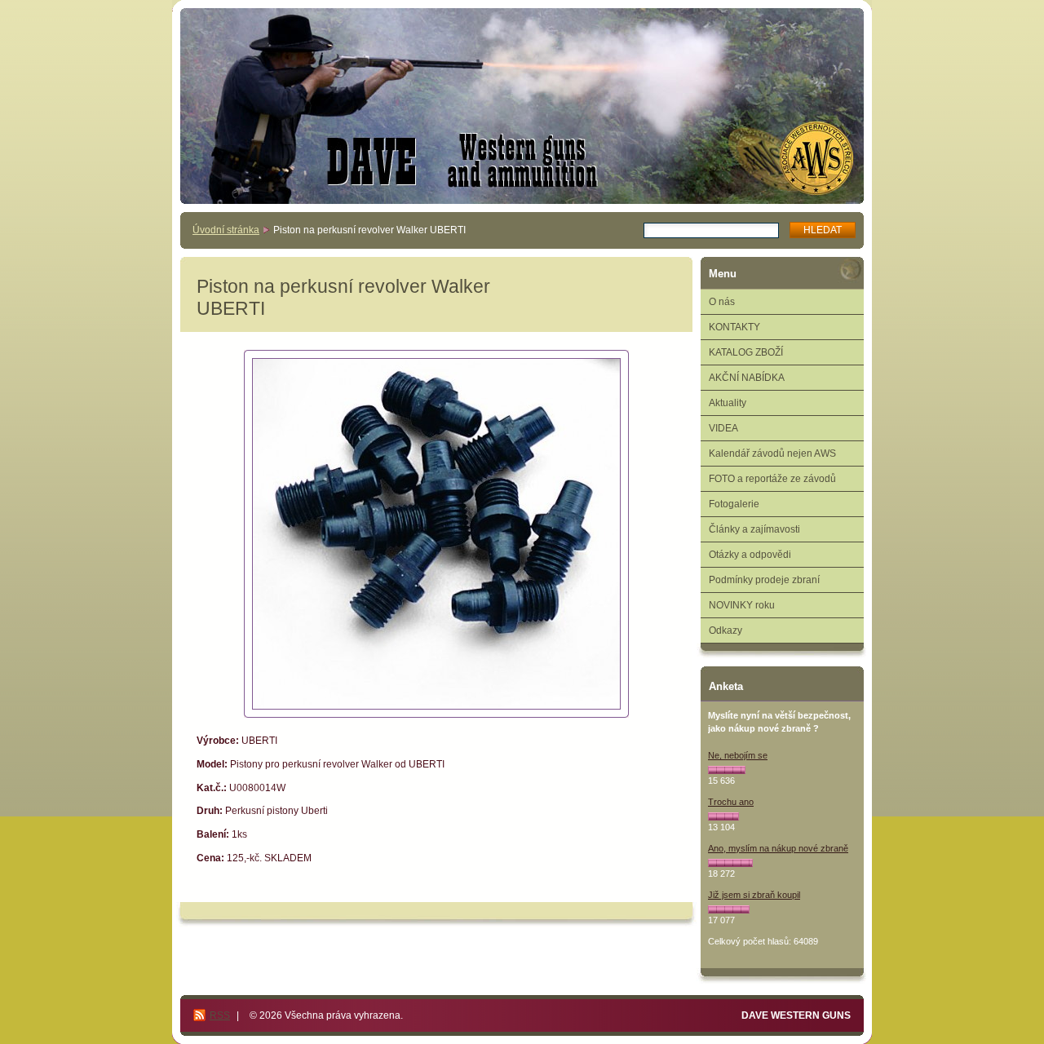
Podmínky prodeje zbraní (764, 580)
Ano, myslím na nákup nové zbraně (778, 848)
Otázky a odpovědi (750, 554)
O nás (722, 301)
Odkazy (725, 630)
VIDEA (723, 428)
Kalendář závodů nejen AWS (772, 453)
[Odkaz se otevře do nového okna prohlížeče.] (436, 534)
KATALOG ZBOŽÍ (746, 352)
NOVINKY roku (742, 605)
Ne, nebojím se (738, 755)
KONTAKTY (734, 327)
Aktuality (727, 403)
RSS (220, 1015)
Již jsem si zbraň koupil (754, 895)
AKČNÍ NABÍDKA (747, 377)
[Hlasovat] (726, 770)
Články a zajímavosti (754, 529)
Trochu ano (731, 802)
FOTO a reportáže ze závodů (772, 478)
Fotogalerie (734, 504)
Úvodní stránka (225, 230)
